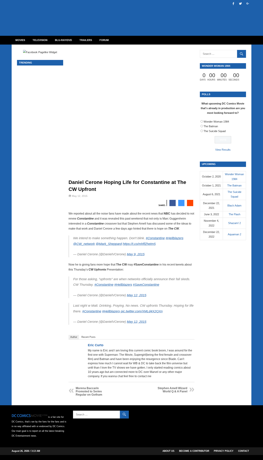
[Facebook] (185, 346)
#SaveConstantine (146, 284)
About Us (168, 451)
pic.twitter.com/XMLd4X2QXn (142, 311)
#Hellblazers (174, 238)
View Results (223, 149)
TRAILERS (85, 40)
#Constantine (155, 238)
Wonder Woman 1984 (216, 121)
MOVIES (20, 40)
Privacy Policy (223, 451)
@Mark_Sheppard (109, 244)
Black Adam (234, 205)
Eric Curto (95, 345)
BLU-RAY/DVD (63, 40)
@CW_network (84, 244)
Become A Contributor (194, 451)
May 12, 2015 (136, 295)
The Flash (234, 214)
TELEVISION (40, 40)
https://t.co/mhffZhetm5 (139, 244)
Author (73, 337)
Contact (243, 451)
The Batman (211, 126)
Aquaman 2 (234, 234)
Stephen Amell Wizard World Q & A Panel (172, 390)
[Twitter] (190, 346)
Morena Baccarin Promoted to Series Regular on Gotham (89, 391)
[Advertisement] (146, 15)
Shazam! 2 (234, 223)
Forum (104, 40)
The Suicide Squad (215, 131)
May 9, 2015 (136, 254)
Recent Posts (88, 337)
